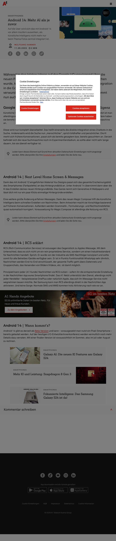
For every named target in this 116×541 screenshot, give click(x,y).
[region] (58, 100)
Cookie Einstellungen (30, 108)
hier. (41, 102)
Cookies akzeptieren (81, 108)
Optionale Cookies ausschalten (81, 116)
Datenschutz (44, 92)
